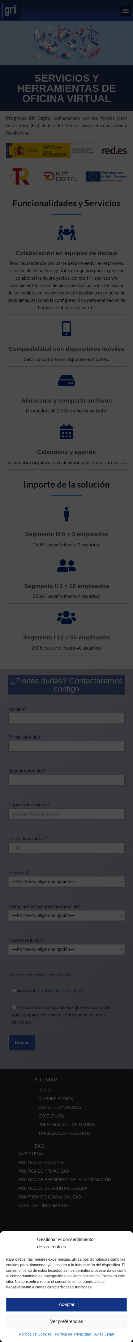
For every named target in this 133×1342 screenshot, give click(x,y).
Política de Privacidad (73, 1334)
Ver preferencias (66, 1321)
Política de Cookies (35, 1334)
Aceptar (67, 1304)
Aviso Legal (104, 1334)
